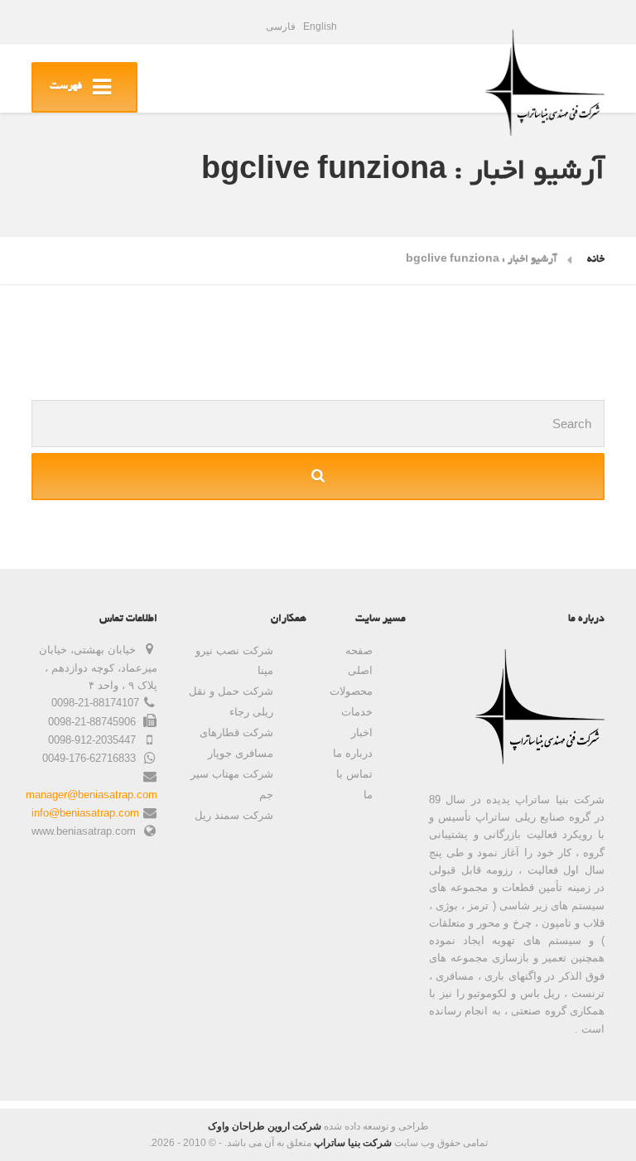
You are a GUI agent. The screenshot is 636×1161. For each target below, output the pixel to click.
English (320, 26)
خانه (596, 260)
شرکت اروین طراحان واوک (264, 1126)
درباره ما (353, 753)
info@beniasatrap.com (85, 813)
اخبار (362, 732)
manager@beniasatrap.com (91, 794)
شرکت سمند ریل (234, 815)
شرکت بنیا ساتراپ (353, 1143)
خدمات (357, 712)
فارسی (281, 26)
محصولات (351, 691)
